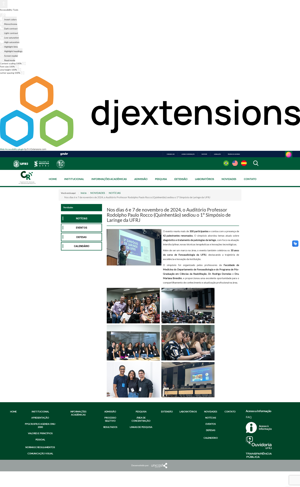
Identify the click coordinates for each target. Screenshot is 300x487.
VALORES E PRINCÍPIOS (40, 433)
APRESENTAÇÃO (40, 417)
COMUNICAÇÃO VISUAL (40, 453)
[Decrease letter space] (21, 72)
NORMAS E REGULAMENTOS (40, 447)
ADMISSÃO (141, 179)
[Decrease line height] (18, 69)
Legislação (217, 154)
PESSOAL (40, 439)
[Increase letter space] (23, 72)
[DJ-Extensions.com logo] (150, 146)
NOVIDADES (229, 179)
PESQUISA (161, 179)
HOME (53, 179)
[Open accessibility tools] (4, 4)
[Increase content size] (25, 63)
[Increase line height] (20, 69)
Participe (204, 154)
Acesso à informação (188, 154)
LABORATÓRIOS (204, 179)
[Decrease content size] (23, 63)
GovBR (64, 154)
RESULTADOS (110, 427)
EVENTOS (81, 227)
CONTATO (250, 179)
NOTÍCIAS (81, 218)
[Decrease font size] (16, 66)
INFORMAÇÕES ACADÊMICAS (109, 179)
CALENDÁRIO (81, 246)
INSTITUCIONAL (74, 179)
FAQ (248, 417)
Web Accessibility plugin (12, 149)
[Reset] (1, 15)
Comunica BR (171, 154)
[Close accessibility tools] (4, 15)
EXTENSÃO (181, 179)
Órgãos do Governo (234, 154)
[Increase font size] (18, 66)
